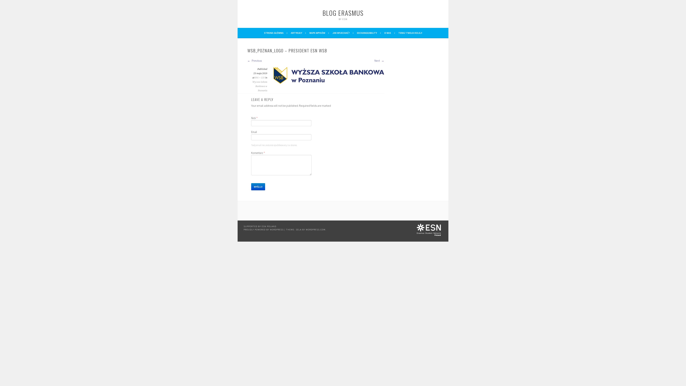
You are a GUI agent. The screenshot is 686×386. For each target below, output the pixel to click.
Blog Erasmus (343, 13)
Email (254, 132)
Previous (256, 60)
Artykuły (296, 32)
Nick (254, 118)
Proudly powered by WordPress (264, 229)
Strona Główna (274, 32)
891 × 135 (260, 77)
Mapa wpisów (317, 32)
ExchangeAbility (367, 32)
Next (377, 60)
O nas (387, 32)
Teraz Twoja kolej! (410, 32)
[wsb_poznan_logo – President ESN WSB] (329, 83)
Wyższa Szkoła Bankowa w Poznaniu (259, 86)
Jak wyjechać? (341, 32)
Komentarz (258, 153)
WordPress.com (315, 229)
